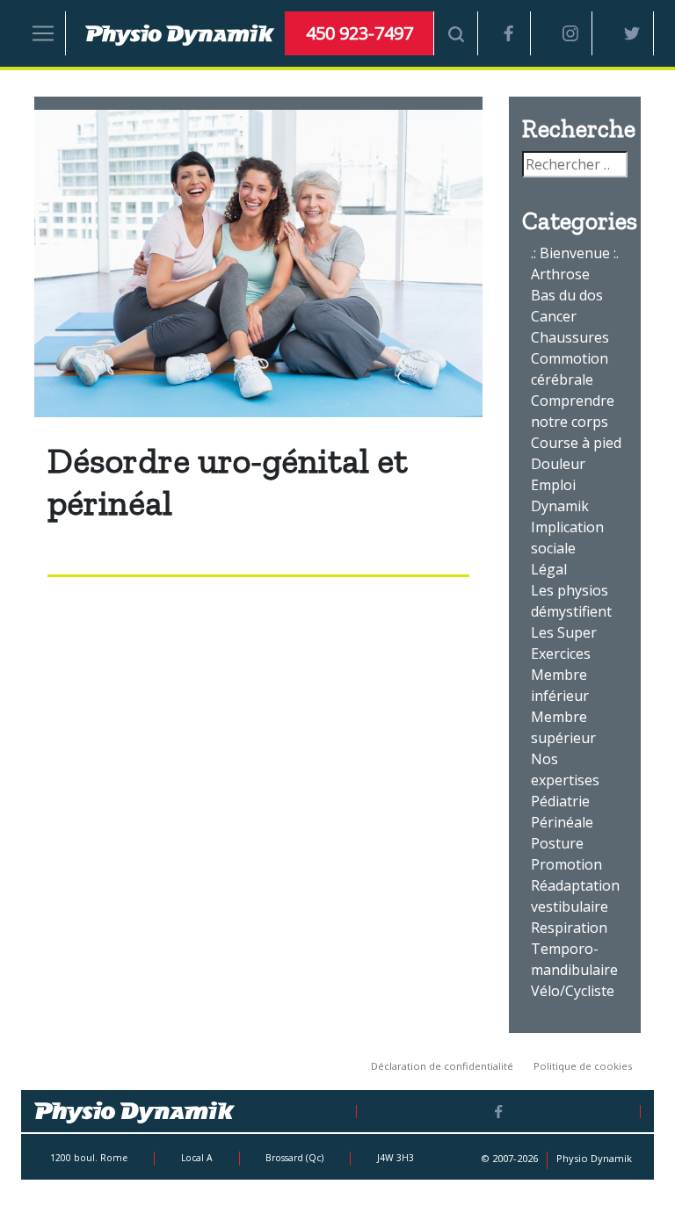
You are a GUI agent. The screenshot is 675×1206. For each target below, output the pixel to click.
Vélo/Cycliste (572, 990)
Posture (557, 843)
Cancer (554, 316)
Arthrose (560, 274)
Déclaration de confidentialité (442, 1065)
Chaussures (570, 337)
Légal (549, 569)
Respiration (569, 927)
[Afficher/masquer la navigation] (43, 33)
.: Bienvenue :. (575, 253)
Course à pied (576, 442)
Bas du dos (567, 295)
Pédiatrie (560, 801)
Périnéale (562, 822)
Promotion (566, 864)
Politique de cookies (582, 1065)
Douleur (558, 463)
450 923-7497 (359, 33)
